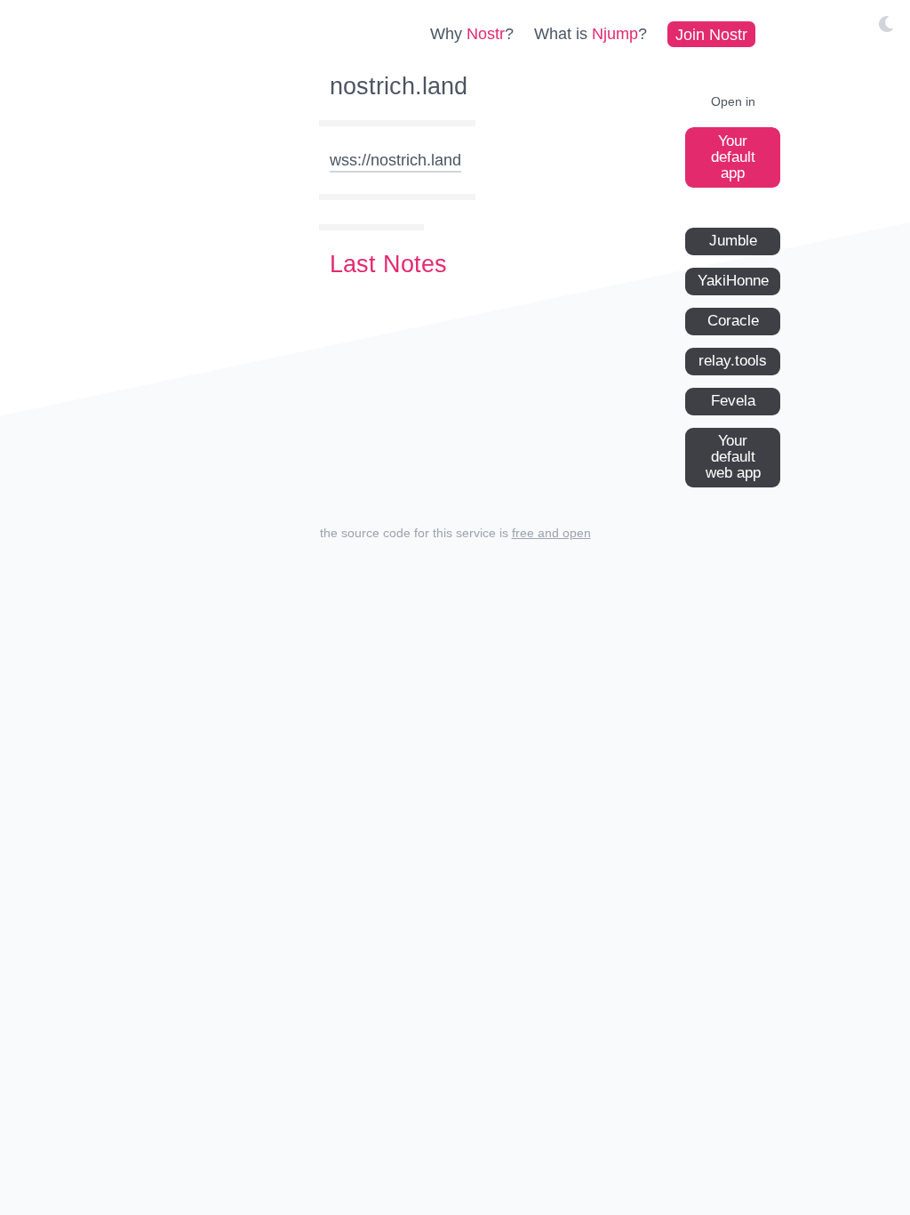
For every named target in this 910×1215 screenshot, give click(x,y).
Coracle (733, 320)
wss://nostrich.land (395, 160)
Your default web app (733, 456)
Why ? (472, 34)
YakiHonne (733, 280)
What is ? (590, 34)
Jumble (733, 240)
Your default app (733, 157)
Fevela (733, 400)
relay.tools (732, 360)
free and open (551, 533)
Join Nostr (711, 34)
